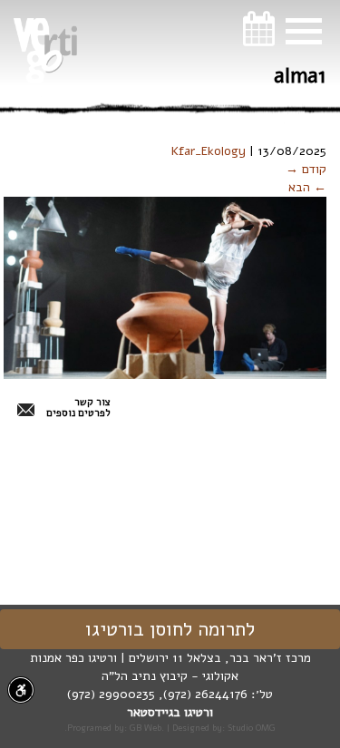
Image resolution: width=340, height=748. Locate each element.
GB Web (145, 727)
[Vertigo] (45, 50)
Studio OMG (252, 727)
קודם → (306, 169)
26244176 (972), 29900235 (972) (157, 694)
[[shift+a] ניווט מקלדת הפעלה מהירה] (20, 690)
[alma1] (165, 287)
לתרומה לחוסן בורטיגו (170, 629)
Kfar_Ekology (208, 151)
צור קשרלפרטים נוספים (78, 408)
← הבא (307, 187)
